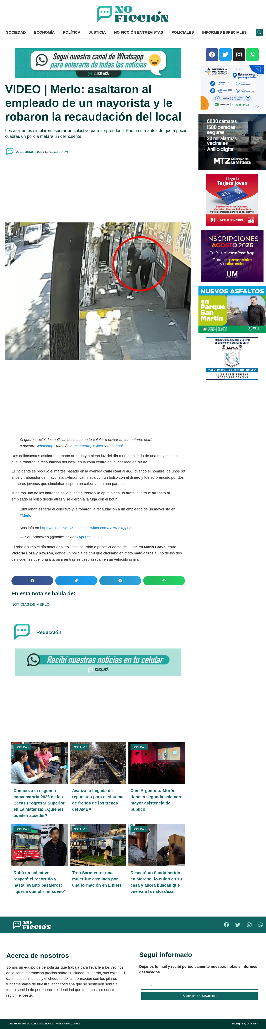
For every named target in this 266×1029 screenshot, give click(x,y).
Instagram (81, 446)
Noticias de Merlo (30, 604)
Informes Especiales (224, 32)
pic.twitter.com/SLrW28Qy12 (107, 528)
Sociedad (16, 32)
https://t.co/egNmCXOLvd (61, 528)
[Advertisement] (98, 189)
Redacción (59, 152)
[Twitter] (225, 54)
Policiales (182, 32)
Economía (44, 32)
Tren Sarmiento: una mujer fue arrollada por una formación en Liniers (97, 878)
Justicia (97, 32)
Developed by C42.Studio (245, 1024)
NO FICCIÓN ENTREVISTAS (138, 32)
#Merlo (25, 515)
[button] (259, 32)
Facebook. (116, 446)
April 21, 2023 (90, 537)
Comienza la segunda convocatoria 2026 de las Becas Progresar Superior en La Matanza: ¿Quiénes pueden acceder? (39, 803)
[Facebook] (212, 54)
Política (71, 32)
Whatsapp (44, 446)
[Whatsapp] (252, 54)
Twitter (97, 446)
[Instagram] (239, 54)
